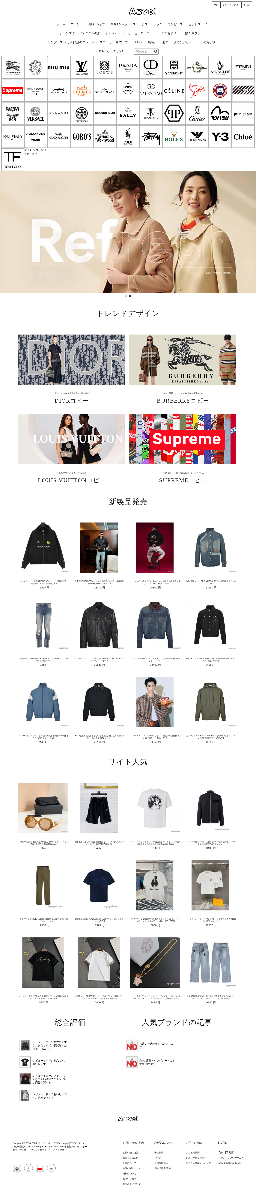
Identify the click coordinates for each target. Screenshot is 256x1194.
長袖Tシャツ (96, 24)
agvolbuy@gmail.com (230, 1162)
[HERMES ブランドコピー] (81, 90)
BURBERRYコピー (183, 401)
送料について (129, 1173)
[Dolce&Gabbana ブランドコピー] (197, 67)
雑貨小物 (209, 42)
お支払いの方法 (130, 1157)
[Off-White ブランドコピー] (243, 90)
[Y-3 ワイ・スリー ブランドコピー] (220, 136)
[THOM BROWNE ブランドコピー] (35, 90)
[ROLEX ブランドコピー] (174, 136)
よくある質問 (193, 1152)
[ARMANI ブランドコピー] (197, 136)
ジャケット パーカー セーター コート (131, 33)
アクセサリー (170, 33)
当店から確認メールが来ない (198, 1164)
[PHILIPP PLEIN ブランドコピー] (174, 113)
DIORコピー (72, 401)
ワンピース (175, 24)
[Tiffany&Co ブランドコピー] (150, 113)
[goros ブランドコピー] (81, 136)
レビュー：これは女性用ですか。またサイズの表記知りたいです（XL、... (50, 1045)
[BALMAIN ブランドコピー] (12, 136)
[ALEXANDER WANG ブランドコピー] (35, 136)
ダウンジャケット (186, 42)
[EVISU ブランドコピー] (220, 113)
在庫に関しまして (132, 1168)
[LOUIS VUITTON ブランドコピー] (81, 67)
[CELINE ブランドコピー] (174, 90)
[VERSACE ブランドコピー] (35, 113)
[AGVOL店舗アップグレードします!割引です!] (128, 173)
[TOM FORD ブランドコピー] (12, 159)
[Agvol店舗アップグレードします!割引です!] (132, 1062)
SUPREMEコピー (183, 480)
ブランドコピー (79, 1146)
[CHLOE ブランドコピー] (243, 136)
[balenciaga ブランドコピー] (58, 90)
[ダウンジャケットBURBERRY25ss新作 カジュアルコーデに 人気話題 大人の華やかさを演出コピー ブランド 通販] (25, 1045)
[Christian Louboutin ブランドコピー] (197, 90)
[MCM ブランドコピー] (12, 113)
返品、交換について (196, 1157)
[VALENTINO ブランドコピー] (150, 90)
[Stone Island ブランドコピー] (104, 90)
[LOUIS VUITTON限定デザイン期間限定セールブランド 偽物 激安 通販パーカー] (25, 1095)
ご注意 (157, 1157)
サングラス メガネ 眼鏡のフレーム (71, 42)
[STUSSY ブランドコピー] (150, 136)
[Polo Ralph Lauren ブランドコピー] (127, 136)
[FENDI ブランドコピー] (243, 67)
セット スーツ (197, 24)
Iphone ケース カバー (110, 51)
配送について (129, 1162)
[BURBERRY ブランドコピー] (12, 67)
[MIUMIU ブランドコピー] (58, 67)
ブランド (77, 24)
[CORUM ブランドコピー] (35, 152)
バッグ (157, 24)
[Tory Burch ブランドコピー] (81, 113)
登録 (216, 4)
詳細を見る (71, 359)
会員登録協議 (161, 1162)
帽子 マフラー (194, 33)
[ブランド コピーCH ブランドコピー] (127, 90)
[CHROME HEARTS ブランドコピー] (35, 67)
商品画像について (132, 1183)
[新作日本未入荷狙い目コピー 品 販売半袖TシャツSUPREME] (25, 1062)
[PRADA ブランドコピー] (127, 67)
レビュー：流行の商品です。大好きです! (50, 1062)
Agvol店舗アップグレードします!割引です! (157, 1062)
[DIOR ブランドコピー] (150, 67)
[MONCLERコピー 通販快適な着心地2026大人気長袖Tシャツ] (25, 1079)
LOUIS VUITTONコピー (72, 480)
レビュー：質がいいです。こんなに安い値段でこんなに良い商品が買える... (50, 1079)
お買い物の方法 (130, 1152)
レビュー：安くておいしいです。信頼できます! (50, 1095)
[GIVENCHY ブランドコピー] (174, 67)
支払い (246, 4)
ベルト (138, 42)
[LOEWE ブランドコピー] (104, 67)
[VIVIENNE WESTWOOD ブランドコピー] (104, 136)
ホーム (60, 24)
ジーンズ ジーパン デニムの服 (80, 33)
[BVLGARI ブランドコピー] (58, 113)
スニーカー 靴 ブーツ (114, 42)
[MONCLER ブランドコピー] (220, 67)
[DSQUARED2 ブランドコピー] (104, 113)
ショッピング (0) (230, 4)
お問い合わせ (129, 1178)
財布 (165, 42)
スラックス (140, 24)
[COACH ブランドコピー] (58, 136)
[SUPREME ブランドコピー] (12, 90)
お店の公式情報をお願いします (156, 1045)
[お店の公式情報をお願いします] (132, 1045)
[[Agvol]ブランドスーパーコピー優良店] (128, 11)
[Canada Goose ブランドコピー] (220, 90)
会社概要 (158, 1152)
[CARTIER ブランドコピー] (197, 113)
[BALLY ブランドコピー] (127, 113)
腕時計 (152, 42)
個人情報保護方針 (163, 1168)
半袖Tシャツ (119, 24)
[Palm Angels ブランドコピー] (243, 113)
